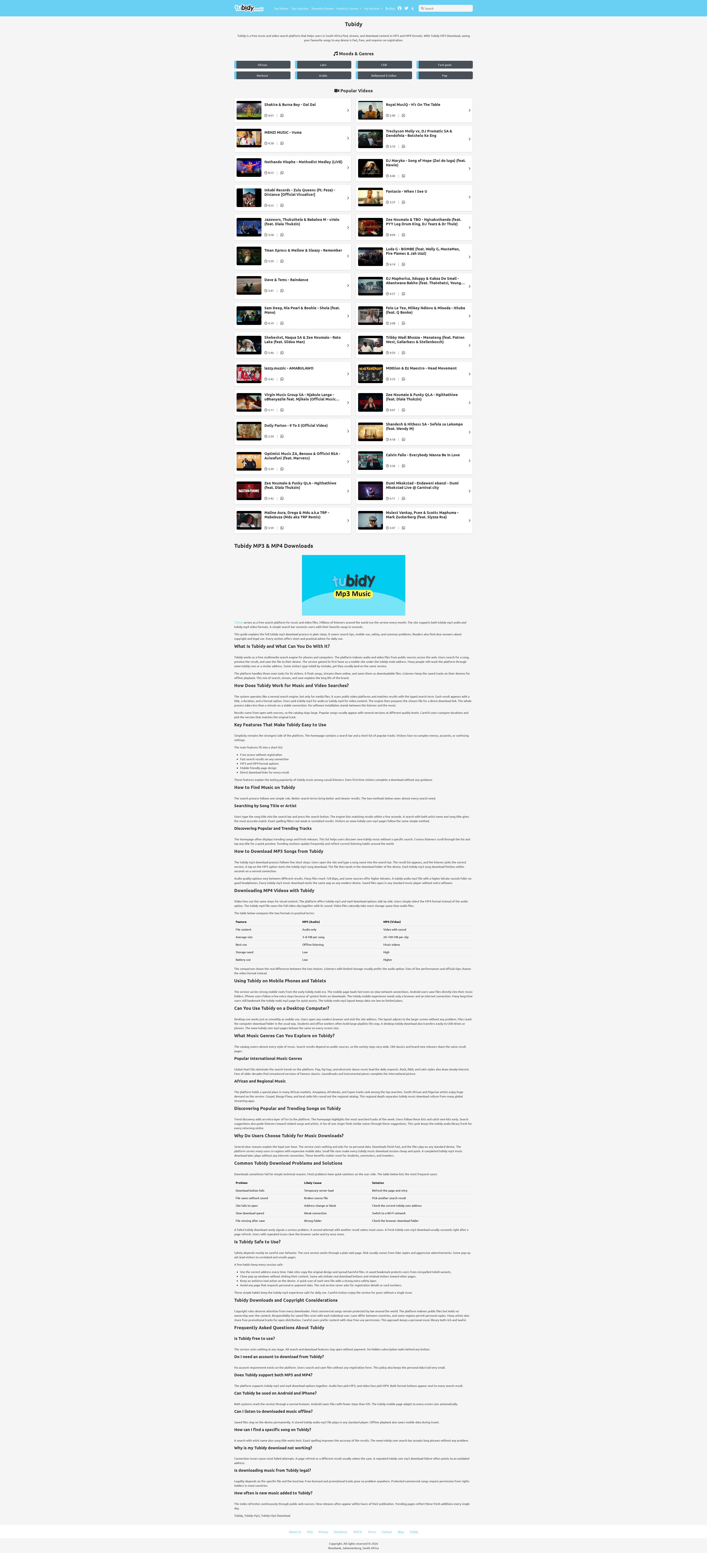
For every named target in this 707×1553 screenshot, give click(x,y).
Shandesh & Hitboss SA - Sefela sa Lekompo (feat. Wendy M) (424, 426)
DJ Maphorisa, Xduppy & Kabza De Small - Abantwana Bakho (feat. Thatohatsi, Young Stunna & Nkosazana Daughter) (423, 280)
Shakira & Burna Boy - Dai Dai (290, 104)
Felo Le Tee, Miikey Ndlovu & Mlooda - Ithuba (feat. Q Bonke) (425, 310)
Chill (384, 64)
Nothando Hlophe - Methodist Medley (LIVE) (303, 162)
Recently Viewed (323, 8)
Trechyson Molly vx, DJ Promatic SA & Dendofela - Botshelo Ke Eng (419, 133)
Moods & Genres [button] (348, 8)
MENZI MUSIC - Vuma (283, 132)
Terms (372, 1531)
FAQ (310, 1531)
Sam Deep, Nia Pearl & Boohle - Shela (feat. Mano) (302, 310)
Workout (262, 75)
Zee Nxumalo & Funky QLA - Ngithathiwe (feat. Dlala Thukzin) (422, 396)
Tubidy (238, 622)
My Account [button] (372, 8)
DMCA (357, 1531)
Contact (387, 1531)
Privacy (323, 1531)
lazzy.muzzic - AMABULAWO (289, 368)
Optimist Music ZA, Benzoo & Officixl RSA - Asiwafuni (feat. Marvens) (302, 455)
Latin (323, 64)
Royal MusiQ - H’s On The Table (413, 104)
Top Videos (281, 8)
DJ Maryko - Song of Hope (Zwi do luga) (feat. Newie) (426, 162)
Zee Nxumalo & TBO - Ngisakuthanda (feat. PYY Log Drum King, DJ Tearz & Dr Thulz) (423, 221)
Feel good (444, 64)
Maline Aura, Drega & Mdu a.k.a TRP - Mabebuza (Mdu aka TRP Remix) (296, 514)
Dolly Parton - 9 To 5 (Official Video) (296, 425)
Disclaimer (340, 1531)
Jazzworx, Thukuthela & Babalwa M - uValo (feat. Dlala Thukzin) (301, 221)
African (262, 64)
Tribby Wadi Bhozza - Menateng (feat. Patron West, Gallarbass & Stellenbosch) (425, 339)
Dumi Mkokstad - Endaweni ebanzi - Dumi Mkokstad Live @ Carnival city (422, 485)
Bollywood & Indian (383, 75)
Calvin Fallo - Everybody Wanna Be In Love (423, 455)
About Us (295, 1531)
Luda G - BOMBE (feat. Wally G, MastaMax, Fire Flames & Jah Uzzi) (423, 251)
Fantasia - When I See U (406, 191)
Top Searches (300, 8)
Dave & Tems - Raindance (286, 279)
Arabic (323, 75)
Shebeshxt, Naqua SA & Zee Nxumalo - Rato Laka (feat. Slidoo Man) (302, 339)
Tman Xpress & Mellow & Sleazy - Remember (303, 250)
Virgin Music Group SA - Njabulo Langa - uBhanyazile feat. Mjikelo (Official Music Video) (300, 396)
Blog (391, 8)
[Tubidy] (249, 8)
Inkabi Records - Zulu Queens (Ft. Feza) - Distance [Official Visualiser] (299, 192)
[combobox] (446, 8)
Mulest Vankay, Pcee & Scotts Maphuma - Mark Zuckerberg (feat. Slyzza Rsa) (422, 514)
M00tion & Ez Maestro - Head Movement (421, 368)
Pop (444, 75)
